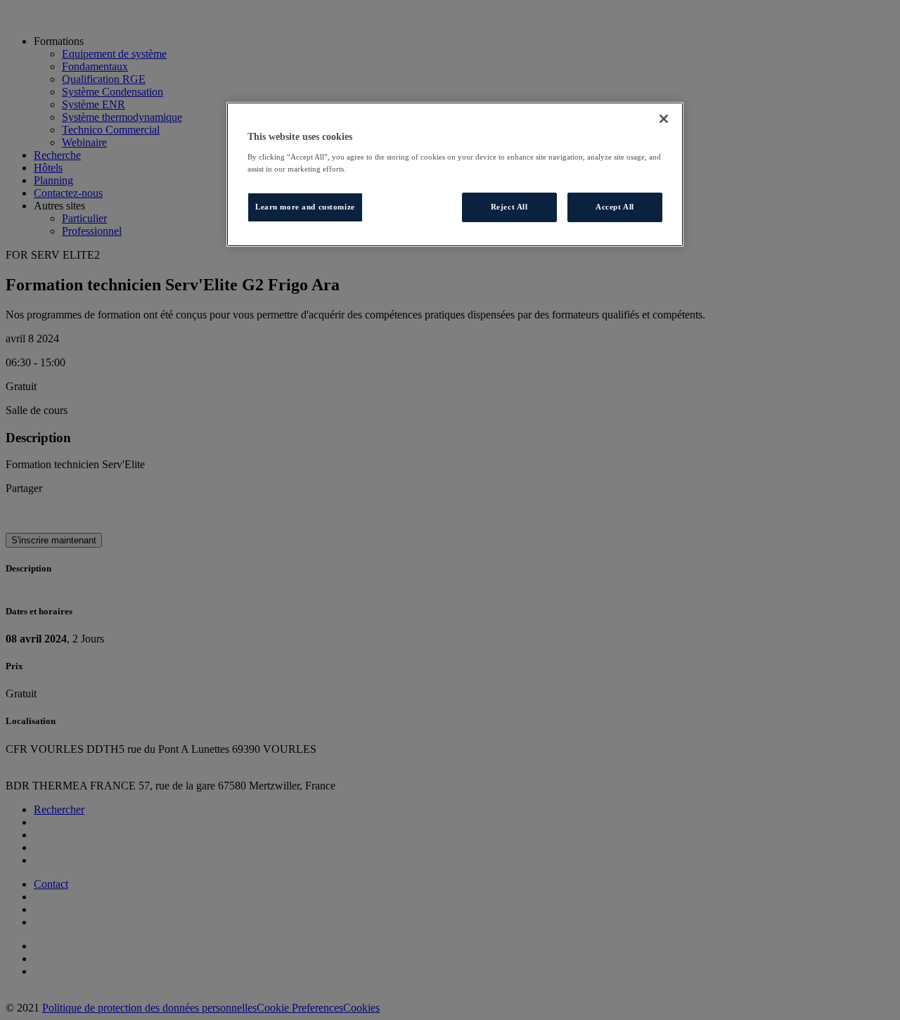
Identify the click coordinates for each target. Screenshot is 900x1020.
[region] (454, 174)
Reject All (509, 206)
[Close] (663, 118)
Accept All (615, 206)
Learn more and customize (305, 206)
